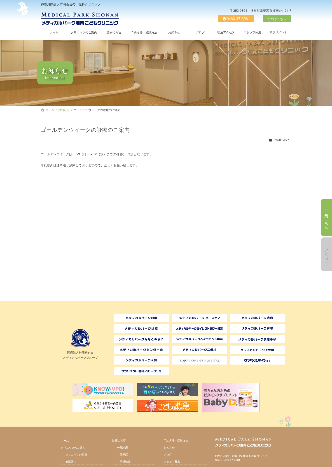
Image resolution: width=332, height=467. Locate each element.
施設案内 (70, 461)
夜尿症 (124, 454)
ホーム (65, 440)
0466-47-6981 (238, 18)
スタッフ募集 (172, 461)
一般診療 (122, 447)
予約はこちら (276, 18)
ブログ (168, 454)
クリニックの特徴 (76, 454)
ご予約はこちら (326, 217)
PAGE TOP (326, 461)
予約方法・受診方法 (176, 440)
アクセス (326, 254)
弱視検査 (125, 461)
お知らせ (169, 447)
